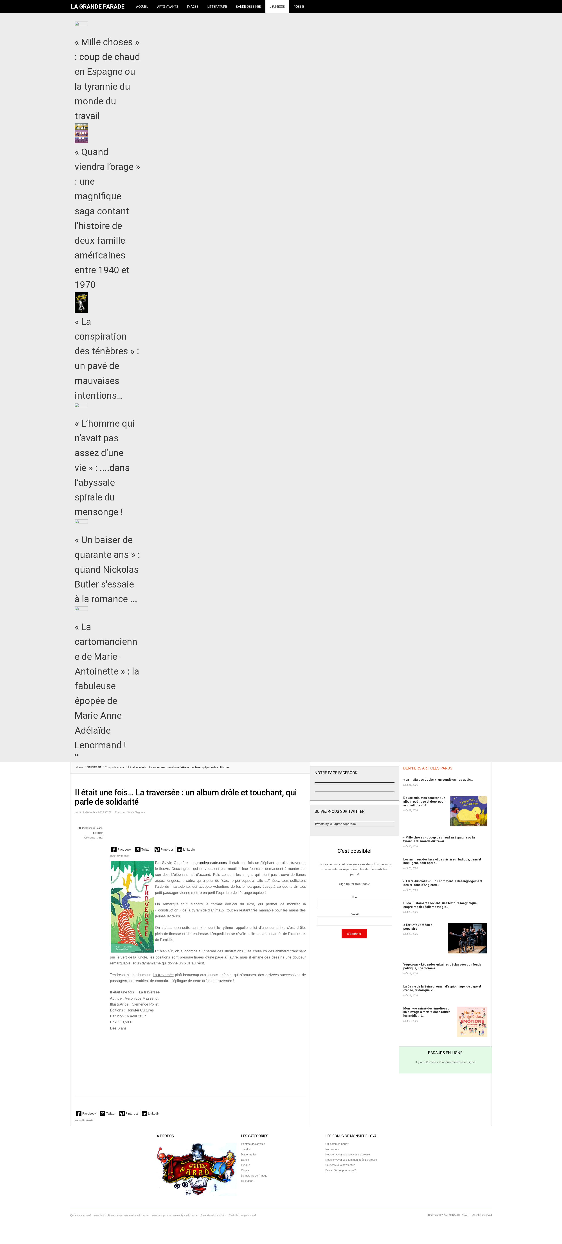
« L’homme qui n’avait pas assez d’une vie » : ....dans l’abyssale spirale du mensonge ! (105, 467)
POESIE (299, 6)
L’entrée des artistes (253, 1144)
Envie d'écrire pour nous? (340, 1170)
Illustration (247, 1180)
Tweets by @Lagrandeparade (335, 824)
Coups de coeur (114, 767)
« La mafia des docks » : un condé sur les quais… (438, 779)
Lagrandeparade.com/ (209, 863)
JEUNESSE (277, 6)
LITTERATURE (217, 6)
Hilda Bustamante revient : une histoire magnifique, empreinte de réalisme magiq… (440, 905)
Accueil (142, 6)
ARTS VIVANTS (167, 6)
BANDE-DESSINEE (248, 6)
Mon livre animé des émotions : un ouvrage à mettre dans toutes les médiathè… (426, 1012)
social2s (125, 856)
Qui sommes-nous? (337, 1144)
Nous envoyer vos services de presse (347, 1154)
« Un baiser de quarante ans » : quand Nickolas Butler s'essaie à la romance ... (107, 569)
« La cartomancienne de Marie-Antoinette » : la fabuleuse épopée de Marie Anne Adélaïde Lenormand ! (107, 686)
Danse (245, 1159)
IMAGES (192, 6)
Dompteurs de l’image (254, 1175)
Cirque (245, 1170)
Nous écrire (332, 1149)
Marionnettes (249, 1154)
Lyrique (245, 1165)
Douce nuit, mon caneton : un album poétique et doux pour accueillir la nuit (424, 801)
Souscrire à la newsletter (340, 1165)
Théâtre (245, 1149)
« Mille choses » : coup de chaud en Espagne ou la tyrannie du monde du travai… (439, 839)
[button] (121, 849)
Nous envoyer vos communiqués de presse (351, 1159)
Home (79, 767)
